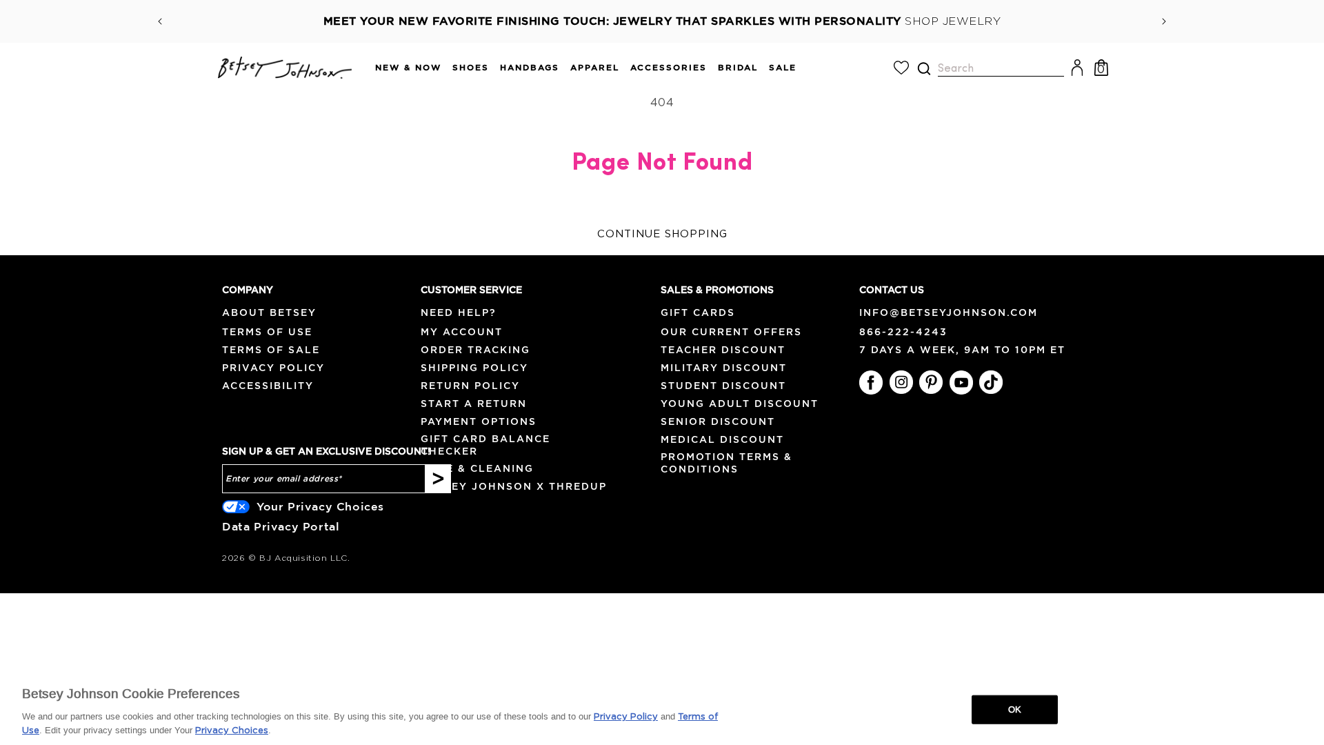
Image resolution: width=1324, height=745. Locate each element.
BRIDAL (738, 67)
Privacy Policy (273, 367)
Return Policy (470, 385)
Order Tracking (475, 350)
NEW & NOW (408, 67)
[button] (402, 68)
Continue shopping (662, 234)
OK (1014, 709)
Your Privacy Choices (320, 506)
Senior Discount (718, 421)
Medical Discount (722, 439)
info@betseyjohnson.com (948, 312)
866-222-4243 (903, 332)
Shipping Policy (474, 367)
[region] (662, 708)
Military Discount (724, 367)
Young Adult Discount (740, 403)
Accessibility (268, 385)
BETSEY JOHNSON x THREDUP (514, 486)
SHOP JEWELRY (953, 21)
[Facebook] (871, 382)
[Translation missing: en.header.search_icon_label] (924, 69)
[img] (924, 68)
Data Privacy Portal (280, 526)
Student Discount (723, 385)
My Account (462, 332)
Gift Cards (698, 312)
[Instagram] (901, 382)
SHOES (470, 67)
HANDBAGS (529, 67)
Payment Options (478, 421)
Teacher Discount (723, 350)
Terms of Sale (271, 350)
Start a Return (474, 403)
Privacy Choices (231, 730)
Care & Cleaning (477, 468)
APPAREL (594, 67)
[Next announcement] (1164, 21)
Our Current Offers (731, 332)
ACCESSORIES (668, 67)
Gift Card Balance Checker (485, 445)
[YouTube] (961, 382)
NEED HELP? (458, 312)
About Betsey (269, 312)
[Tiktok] (991, 382)
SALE (782, 67)
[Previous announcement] (160, 21)
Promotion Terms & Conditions (726, 462)
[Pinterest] (931, 382)
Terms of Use (267, 332)
